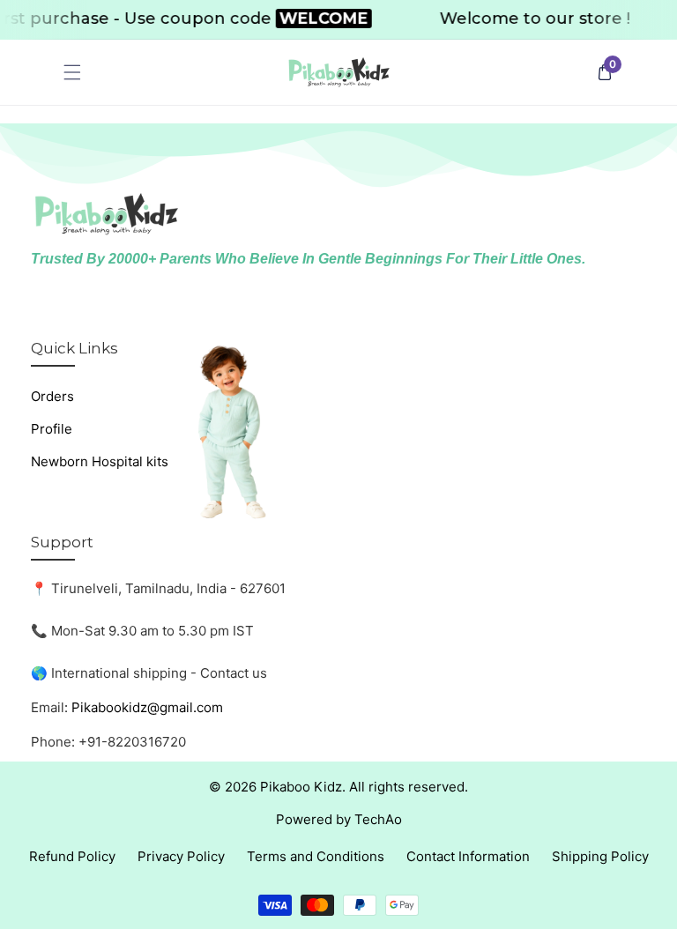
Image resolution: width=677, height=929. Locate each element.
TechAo (378, 819)
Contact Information (468, 856)
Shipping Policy (600, 856)
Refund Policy (72, 856)
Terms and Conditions (315, 856)
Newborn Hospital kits (99, 461)
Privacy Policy (181, 856)
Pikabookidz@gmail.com (147, 707)
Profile (51, 428)
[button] (73, 73)
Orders (52, 396)
